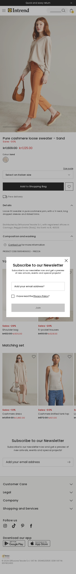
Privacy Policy (41, 296)
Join (38, 308)
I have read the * (33, 296)
